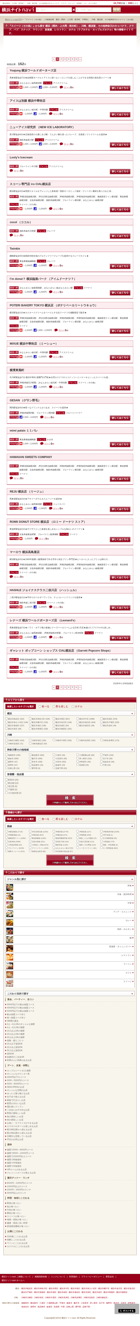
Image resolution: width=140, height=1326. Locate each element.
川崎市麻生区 (37, 744)
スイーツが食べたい (16, 1216)
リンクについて (58, 1276)
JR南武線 (35, 835)
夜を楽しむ (62, 706)
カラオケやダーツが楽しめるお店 (22, 1126)
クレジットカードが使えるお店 (21, 1173)
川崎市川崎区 (13, 740)
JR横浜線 (59, 835)
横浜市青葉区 (37, 729)
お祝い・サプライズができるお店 (22, 1123)
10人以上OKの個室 (16, 1031)
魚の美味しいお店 (15, 1116)
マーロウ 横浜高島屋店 (25, 552)
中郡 (105, 765)
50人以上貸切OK (15, 1050)
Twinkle (15, 248)
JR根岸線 (59, 832)
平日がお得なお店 (15, 1139)
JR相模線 (82, 835)
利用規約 (73, 1276)
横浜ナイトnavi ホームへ (13, 1280)
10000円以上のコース (17, 1186)
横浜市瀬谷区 (84, 725)
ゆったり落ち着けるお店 (18, 1093)
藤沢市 (34, 758)
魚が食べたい (13, 1206)
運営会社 (110, 1276)
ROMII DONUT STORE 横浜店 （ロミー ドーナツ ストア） (48, 521)
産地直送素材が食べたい (18, 1226)
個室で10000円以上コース (19, 1156)
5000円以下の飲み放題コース (20, 1011)
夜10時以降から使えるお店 (19, 1129)
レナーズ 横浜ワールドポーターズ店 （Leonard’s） (43, 620)
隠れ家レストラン (15, 1106)
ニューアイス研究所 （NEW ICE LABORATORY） (42, 127)
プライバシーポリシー (91, 1276)
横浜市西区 (60, 719)
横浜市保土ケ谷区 (15, 722)
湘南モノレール (14, 851)
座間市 (11, 765)
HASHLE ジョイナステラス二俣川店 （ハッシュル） (44, 590)
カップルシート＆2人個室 (19, 1070)
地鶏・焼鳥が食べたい (17, 1219)
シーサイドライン (86, 848)
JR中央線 (106, 835)
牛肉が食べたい (14, 1210)
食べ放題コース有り (16, 1017)
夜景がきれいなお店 (16, 1103)
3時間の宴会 (12, 1021)
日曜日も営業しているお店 (19, 1136)
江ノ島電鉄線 (108, 848)
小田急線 (106, 842)
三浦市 (58, 755)
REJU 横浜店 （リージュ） (27, 491)
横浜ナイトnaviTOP (13, 19)
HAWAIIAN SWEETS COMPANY (31, 457)
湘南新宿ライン (14, 838)
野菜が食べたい (14, 1203)
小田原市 (59, 758)
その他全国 (13, 793)
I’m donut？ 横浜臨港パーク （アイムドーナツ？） (43, 279)
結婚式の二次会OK (15, 1057)
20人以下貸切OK (15, 1044)
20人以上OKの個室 (16, 1034)
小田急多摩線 (13, 845)
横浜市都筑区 (61, 729)
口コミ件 (69, 87)
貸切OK (10, 1053)
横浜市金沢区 (61, 722)
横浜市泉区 (12, 729)
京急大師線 (36, 842)
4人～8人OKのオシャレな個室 (21, 1024)
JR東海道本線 (108, 832)
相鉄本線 (58, 845)
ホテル (78, 706)
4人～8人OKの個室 (16, 1027)
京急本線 (11, 842)
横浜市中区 (84, 719)
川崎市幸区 (36, 740)
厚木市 (34, 762)
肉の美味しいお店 (15, 1120)
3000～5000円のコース (18, 1080)
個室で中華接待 (14, 1163)
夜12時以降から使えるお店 (19, 1133)
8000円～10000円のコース (19, 1183)
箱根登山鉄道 (37, 851)
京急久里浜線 (84, 842)
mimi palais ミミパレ (24, 430)
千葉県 (11, 789)
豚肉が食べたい (14, 1213)
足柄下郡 (59, 768)
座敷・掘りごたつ (15, 1040)
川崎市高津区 (84, 740)
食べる (45, 706)
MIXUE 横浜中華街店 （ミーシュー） (34, 343)
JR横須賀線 (12, 832)
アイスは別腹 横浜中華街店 (27, 100)
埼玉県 (11, 786)
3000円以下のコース (16, 1077)
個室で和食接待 (14, 1159)
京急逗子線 (59, 842)
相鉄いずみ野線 (85, 845)
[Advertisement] (70, 48)
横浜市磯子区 (37, 722)
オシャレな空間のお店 (17, 1090)
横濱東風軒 (17, 370)
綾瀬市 (58, 765)
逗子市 (106, 758)
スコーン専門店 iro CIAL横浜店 (30, 184)
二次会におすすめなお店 (18, 1110)
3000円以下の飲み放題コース (20, 1004)
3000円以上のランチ (16, 1193)
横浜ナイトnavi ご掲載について (16, 1276)
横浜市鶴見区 (13, 719)
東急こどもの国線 (86, 838)
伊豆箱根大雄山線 (62, 851)
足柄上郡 (12, 768)
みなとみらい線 (61, 848)
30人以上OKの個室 (16, 1037)
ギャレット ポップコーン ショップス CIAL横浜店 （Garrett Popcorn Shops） (61, 650)
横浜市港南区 (13, 725)
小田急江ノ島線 (38, 845)
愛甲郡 (34, 768)
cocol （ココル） (21, 222)
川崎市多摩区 (108, 740)
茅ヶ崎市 (83, 758)
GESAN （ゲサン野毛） (25, 400)
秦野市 (11, 762)
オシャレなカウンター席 (18, 1074)
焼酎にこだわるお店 (16, 1240)
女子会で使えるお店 (16, 1097)
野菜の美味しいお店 (16, 1113)
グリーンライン (38, 848)
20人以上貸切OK (15, 1047)
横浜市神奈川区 (38, 719)
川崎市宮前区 (13, 744)
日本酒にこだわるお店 (17, 1236)
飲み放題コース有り (16, 1014)
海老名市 (106, 762)
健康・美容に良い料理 (17, 1223)
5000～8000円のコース (18, 1084)
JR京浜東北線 (37, 832)
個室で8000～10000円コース (20, 1153)
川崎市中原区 (61, 740)
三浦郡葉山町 (84, 755)
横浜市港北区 (84, 722)
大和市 (58, 762)
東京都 (11, 783)
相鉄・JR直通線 (109, 845)
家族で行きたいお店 (16, 1100)
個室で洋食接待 (14, 1166)
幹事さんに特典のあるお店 (19, 1060)
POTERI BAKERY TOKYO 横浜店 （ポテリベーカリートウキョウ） (54, 305)
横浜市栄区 (107, 725)
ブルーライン (13, 848)
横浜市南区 (107, 719)
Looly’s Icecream (21, 157)
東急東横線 (36, 838)
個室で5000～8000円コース (20, 1150)
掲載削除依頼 (41, 1276)
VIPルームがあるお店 (17, 1169)
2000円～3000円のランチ (19, 1189)
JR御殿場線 (12, 835)
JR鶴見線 (82, 832)
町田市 (11, 780)
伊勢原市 (83, 762)
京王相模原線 (108, 838)
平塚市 (106, 755)
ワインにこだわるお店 (17, 1243)
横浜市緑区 (60, 725)
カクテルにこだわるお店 (18, 1246)
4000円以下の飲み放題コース (20, 1008)
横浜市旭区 (36, 725)
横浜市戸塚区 (108, 722)
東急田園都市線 (61, 838)
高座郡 (82, 765)
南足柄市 (35, 765)
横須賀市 (35, 755)
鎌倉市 (11, 758)
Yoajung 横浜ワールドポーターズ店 (33, 70)
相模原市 (12, 755)
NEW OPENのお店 (15, 1087)
